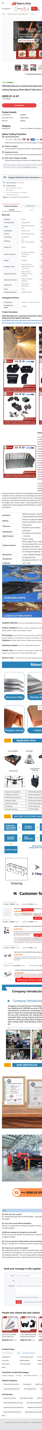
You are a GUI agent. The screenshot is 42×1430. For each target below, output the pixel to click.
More (3, 1415)
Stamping (32, 14)
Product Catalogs (29, 1353)
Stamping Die (6, 1357)
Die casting (5, 1360)
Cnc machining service (26, 1357)
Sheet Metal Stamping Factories (13, 1403)
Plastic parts (6, 1364)
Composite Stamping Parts (12, 1389)
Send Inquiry (19, 105)
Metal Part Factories (10, 1398)
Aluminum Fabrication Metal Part (14, 1407)
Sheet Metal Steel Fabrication (12, 1412)
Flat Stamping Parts (30, 1389)
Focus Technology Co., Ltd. (25, 1422)
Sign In (5, 197)
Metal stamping (24, 1360)
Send (18, 1302)
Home (3, 14)
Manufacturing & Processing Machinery (17, 14)
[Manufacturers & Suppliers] (21, 3)
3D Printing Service (25, 1364)
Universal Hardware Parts (11, 1384)
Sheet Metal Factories (26, 1398)
